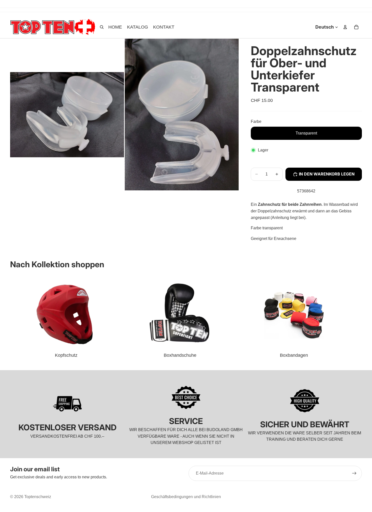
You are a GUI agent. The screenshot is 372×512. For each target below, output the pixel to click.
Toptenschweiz (37, 497)
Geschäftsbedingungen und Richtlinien (186, 497)
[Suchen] (101, 27)
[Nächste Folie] (356, 317)
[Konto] (345, 27)
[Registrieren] (354, 473)
